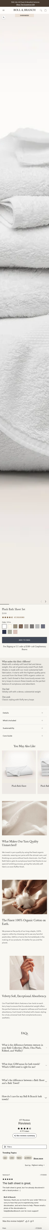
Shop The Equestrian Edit (25, 5)
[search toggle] (40, 10)
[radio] (4, 626)
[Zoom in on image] (4, 17)
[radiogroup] (24, 629)
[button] (45, 601)
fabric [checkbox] (19, 1158)
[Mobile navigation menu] (6, 10)
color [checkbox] (12, 1158)
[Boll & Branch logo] (24, 10)
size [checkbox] (5, 1158)
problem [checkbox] (28, 1158)
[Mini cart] (45, 10)
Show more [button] (38, 1158)
